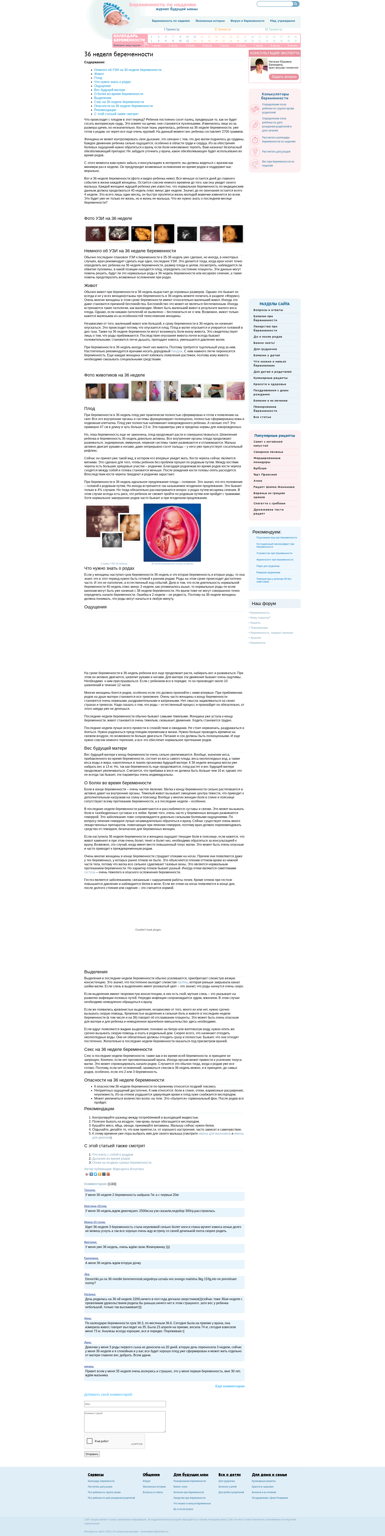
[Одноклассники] (100, 1174)
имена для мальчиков (215, 1133)
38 (281, 40)
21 (223, 36)
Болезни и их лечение (270, 400)
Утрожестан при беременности (274, 553)
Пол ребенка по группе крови (104, 1492)
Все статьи (262, 417)
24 (231, 40)
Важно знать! (264, 343)
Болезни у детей (266, 355)
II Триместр (223, 29)
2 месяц (173, 45)
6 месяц (241, 45)
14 (195, 40)
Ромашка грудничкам (268, 572)
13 (195, 36)
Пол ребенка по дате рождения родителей (111, 1498)
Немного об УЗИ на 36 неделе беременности (127, 70)
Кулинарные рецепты (270, 378)
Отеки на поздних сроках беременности (121, 1162)
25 (238, 36)
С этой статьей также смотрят (116, 114)
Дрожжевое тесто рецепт (268, 511)
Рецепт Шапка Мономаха (274, 487)
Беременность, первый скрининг (271, 632)
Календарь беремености (101, 1481)
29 (252, 36)
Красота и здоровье (269, 384)
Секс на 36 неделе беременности (119, 102)
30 (252, 40)
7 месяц (258, 45)
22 (223, 40)
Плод (98, 78)
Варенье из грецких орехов (269, 495)
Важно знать (180, 1487)
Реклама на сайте (94, 1531)
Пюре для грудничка (268, 566)
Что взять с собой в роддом (112, 1154)
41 (296, 36)
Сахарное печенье (268, 452)
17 (209, 36)
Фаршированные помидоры (267, 460)
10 (180, 40)
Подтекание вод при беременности (276, 537)
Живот (99, 74)
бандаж (176, 351)
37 (281, 36)
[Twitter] (95, 1174)
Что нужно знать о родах (112, 82)
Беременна (257, 642)
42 (296, 40)
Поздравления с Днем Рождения (270, 1498)
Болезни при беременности (265, 318)
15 (202, 36)
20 (216, 40)
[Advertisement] (164, 639)
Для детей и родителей (272, 372)
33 (267, 36)
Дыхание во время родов (111, 1158)
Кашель (255, 622)
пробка (182, 982)
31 (259, 36)
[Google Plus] (108, 1174)
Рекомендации (105, 110)
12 (187, 40)
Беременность (260, 612)
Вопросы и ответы (268, 310)
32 (259, 40)
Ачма (257, 481)
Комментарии (95, 1184)
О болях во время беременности (118, 94)
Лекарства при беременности (265, 328)
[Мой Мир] (104, 1174)
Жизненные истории (154, 1487)
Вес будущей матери (109, 90)
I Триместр (171, 29)
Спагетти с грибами (269, 503)
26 (238, 40)
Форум (146, 1481)
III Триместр (273, 29)
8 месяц (275, 45)
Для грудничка (265, 349)
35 (274, 36)
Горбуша (259, 468)
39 (288, 36)
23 (231, 36)
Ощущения (102, 86)
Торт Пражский (265, 474)
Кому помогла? (260, 617)
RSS (108, 1531)
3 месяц (190, 45)
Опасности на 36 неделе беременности (123, 106)
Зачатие (255, 637)
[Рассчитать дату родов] (272, 156)
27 (245, 36)
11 (187, 36)
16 (202, 40)
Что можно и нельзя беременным (269, 363)
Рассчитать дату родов (100, 1487)
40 (288, 40)
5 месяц (224, 45)
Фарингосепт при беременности (274, 559)
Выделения (102, 98)
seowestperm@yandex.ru (154, 1531)
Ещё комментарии (230, 1386)
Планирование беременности (265, 409)
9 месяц (292, 45)
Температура (259, 627)
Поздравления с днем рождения (271, 392)
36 (274, 40)
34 (267, 40)
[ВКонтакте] (91, 1174)
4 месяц (207, 45)
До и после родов (267, 336)
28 (245, 40)
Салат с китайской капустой (268, 443)
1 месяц (156, 45)
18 (209, 40)
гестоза (89, 872)
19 (216, 36)
